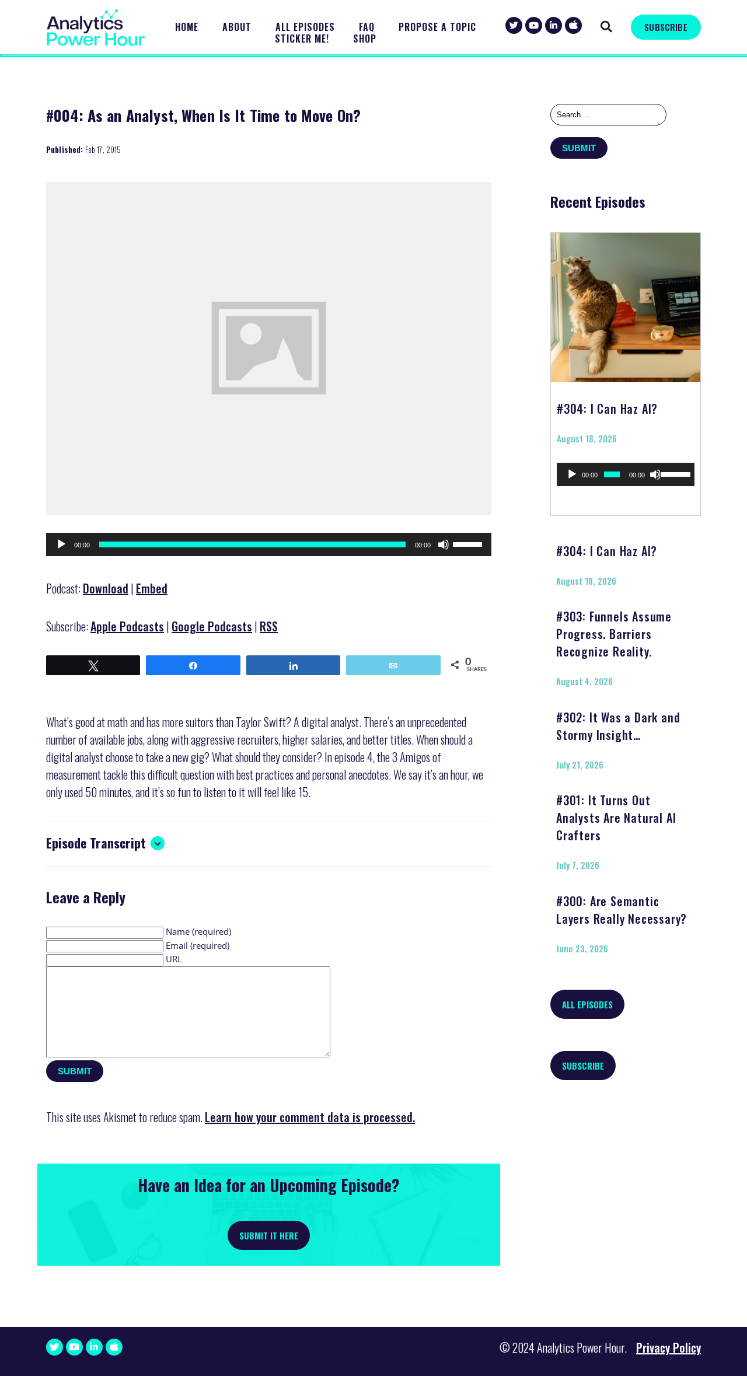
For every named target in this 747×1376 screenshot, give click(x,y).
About (237, 27)
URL (174, 959)
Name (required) (198, 931)
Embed (151, 588)
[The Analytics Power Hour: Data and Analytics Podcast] (95, 28)
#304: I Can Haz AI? (607, 408)
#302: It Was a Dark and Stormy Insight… (618, 725)
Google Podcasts (212, 626)
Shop (364, 38)
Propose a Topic (437, 27)
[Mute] (443, 544)
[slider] (469, 543)
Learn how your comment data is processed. (310, 1117)
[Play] (61, 544)
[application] (268, 544)
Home (186, 27)
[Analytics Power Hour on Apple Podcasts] (573, 25)
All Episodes (305, 27)
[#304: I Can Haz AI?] (625, 303)
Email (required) (197, 945)
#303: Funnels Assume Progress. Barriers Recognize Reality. (614, 633)
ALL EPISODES (587, 1004)
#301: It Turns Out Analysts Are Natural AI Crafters (616, 817)
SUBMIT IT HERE (268, 1235)
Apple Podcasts (127, 626)
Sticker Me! (302, 38)
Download (105, 588)
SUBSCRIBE (665, 26)
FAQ (367, 27)
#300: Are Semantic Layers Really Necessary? (621, 909)
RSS (269, 626)
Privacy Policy (668, 1347)
